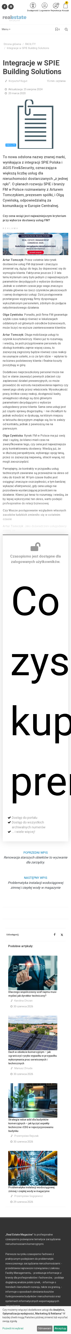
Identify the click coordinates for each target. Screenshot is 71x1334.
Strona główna (12, 44)
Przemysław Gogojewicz (28, 1196)
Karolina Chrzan (23, 1000)
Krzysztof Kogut (18, 81)
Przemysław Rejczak (26, 1135)
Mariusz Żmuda (23, 1068)
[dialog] (35, 1320)
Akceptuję (60, 1328)
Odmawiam (44, 1328)
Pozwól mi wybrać (13, 1328)
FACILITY (30, 44)
